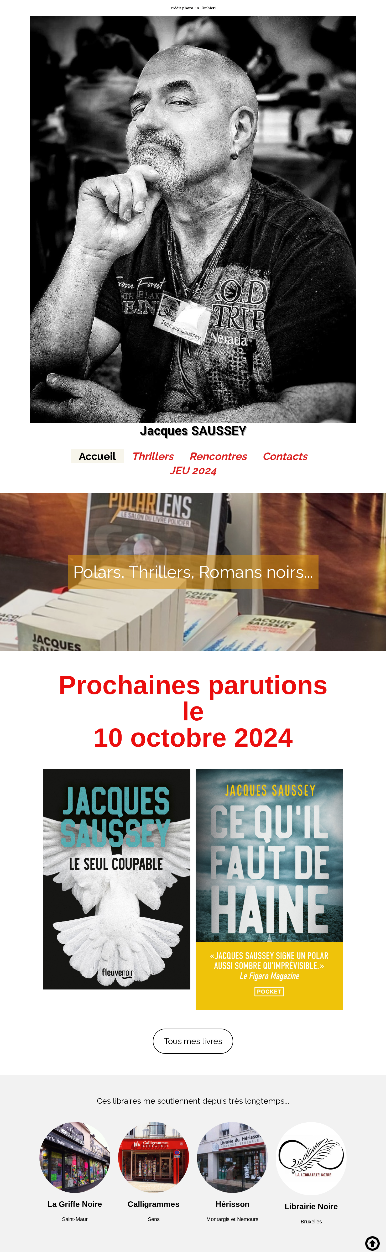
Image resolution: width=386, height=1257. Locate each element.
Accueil (97, 456)
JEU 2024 (193, 470)
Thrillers (152, 456)
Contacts (284, 456)
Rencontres (218, 456)
